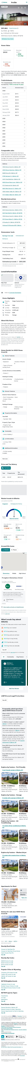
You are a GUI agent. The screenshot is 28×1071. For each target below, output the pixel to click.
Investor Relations (13, 1043)
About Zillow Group (12, 1042)
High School (22, 573)
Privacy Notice (15, 1044)
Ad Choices (21, 1044)
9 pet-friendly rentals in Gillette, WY (12, 770)
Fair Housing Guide (20, 1042)
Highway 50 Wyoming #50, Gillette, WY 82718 (14, 225)
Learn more (7, 613)
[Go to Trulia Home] (14, 2)
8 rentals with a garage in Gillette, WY (13, 798)
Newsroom (7, 1043)
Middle (14, 573)
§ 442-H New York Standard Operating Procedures (11, 1027)
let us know (22, 1055)
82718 (18, 337)
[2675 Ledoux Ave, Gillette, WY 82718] (9, 894)
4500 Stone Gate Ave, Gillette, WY (11, 170)
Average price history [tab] (16, 504)
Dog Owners (20, 657)
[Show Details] (25, 91)
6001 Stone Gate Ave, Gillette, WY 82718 (13, 210)
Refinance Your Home (7, 38)
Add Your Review (14, 688)
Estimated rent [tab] (20, 235)
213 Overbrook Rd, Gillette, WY (10, 185)
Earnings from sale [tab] (7, 235)
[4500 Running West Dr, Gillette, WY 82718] (9, 778)
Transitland (20, 1016)
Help (10, 1044)
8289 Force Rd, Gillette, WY (9, 173)
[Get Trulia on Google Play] (21, 1036)
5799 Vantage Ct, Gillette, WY (10, 176)
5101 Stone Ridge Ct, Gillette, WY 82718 (13, 219)
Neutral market (14, 518)
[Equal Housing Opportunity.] (18, 1059)
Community (10, 657)
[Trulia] (2, 1036)
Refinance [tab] (5, 238)
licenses (15, 1023)
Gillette (4, 723)
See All (5, 649)
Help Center (6, 1060)
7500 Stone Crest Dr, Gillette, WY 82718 (13, 216)
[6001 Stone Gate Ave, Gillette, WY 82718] (9, 922)
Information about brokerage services (11, 1029)
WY (6, 941)
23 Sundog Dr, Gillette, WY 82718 (11, 222)
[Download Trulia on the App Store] (9, 1036)
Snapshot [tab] (5, 504)
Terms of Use (20, 1043)
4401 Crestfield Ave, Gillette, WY (11, 179)
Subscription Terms (5, 1044)
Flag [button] (22, 682)
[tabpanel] (14, 254)
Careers (2, 1043)
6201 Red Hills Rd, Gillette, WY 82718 (12, 213)
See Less (5, 458)
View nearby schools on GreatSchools (13, 607)
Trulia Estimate (8, 82)
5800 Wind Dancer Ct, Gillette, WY (11, 188)
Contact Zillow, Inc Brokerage (7, 1033)
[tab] (6, 468)
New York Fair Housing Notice (7, 1028)
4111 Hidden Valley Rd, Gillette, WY (11, 194)
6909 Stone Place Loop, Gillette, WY (12, 182)
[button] (26, 2)
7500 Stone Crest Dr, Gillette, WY (11, 167)
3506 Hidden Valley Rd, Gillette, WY (11, 191)
